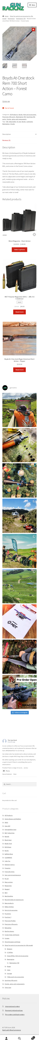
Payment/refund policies (14, 1010)
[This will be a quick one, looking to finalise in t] (19, 692)
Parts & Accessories (29, 115)
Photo (8, 771)
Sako (8, 970)
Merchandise (9, 896)
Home (6, 16)
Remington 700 (20, 19)
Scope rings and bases (12, 935)
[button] (33, 29)
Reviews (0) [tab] (6, 140)
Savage (9, 973)
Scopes (7, 938)
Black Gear (8, 840)
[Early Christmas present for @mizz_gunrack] (19, 480)
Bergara (9, 949)
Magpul (7, 889)
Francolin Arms (9, 872)
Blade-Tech (8, 843)
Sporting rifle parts (11, 980)
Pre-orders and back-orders (14, 1014)
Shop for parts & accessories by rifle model (19, 945)
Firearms (7, 868)
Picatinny (8, 914)
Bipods (7, 836)
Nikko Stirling (9, 907)
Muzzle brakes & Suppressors (14, 900)
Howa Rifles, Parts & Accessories (17, 956)
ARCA (6, 822)
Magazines (8, 886)
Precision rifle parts (8, 117)
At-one (19, 122)
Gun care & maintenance (13, 875)
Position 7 (8, 917)
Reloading (8, 928)
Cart (30, 1036)
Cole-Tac (7, 861)
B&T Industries (9, 833)
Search (19, 1038)
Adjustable (12, 122)
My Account (6, 1038)
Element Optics (10, 865)
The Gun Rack (12, 740)
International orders (12, 1006)
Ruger (9, 966)
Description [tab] (6, 134)
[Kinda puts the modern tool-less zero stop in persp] (19, 445)
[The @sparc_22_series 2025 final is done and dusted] (19, 551)
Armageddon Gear (10, 829)
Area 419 (7, 826)
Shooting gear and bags (12, 942)
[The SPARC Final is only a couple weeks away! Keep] (19, 621)
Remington (11, 19)
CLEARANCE (8, 858)
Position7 (9, 751)
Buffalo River (9, 854)
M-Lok (7, 879)
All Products (14, 115)
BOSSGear (8, 847)
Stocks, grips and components (17, 119)
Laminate (29, 122)
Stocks (12, 124)
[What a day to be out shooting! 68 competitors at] (19, 586)
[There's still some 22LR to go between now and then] (19, 657)
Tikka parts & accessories (15, 977)
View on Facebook (7, 774)
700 (7, 122)
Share (14, 774)
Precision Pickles (10, 921)
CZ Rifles (10, 952)
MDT (6, 893)
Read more (20, 312)
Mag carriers (9, 882)
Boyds (21, 115)
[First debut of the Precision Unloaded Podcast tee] (19, 410)
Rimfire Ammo (9, 931)
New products (9, 903)
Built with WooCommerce (11, 1030)
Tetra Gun (8, 987)
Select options (19, 249)
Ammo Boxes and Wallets (13, 819)
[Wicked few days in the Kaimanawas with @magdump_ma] (19, 516)
